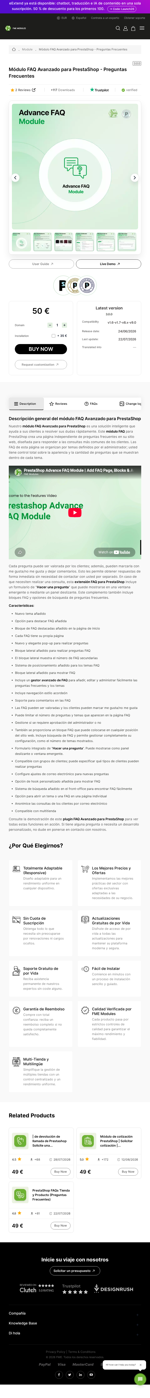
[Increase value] (64, 325)
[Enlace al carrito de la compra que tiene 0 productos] (133, 28)
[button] (118, 28)
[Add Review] (33, 90)
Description (28, 404)
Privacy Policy (55, 1352)
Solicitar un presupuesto (72, 1271)
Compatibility (90, 321)
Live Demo (108, 264)
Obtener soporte (134, 17)
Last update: (90, 339)
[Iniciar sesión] (125, 28)
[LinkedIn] (69, 1375)
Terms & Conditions (82, 1352)
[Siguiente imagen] (134, 177)
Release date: (91, 331)
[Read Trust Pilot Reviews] (99, 90)
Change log (134, 404)
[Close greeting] (140, 1365)
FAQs (93, 404)
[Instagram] (59, 1375)
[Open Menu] (142, 28)
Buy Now (41, 349)
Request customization (38, 364)
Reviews (61, 404)
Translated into (91, 347)
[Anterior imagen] (15, 177)
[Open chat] (140, 1379)
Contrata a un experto (105, 17)
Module (27, 49)
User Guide (40, 264)
